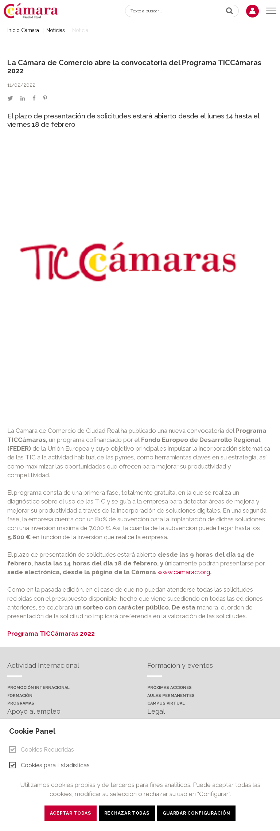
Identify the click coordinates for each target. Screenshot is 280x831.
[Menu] (271, 11)
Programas (20, 703)
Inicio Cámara (23, 30)
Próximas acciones (169, 688)
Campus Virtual (166, 703)
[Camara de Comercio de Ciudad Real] (35, 10)
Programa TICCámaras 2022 (51, 633)
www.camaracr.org (184, 572)
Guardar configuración (196, 813)
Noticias (55, 30)
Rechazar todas (126, 813)
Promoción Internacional (38, 688)
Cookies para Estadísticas (55, 765)
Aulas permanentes (171, 696)
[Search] (229, 10)
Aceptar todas (70, 813)
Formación (19, 696)
